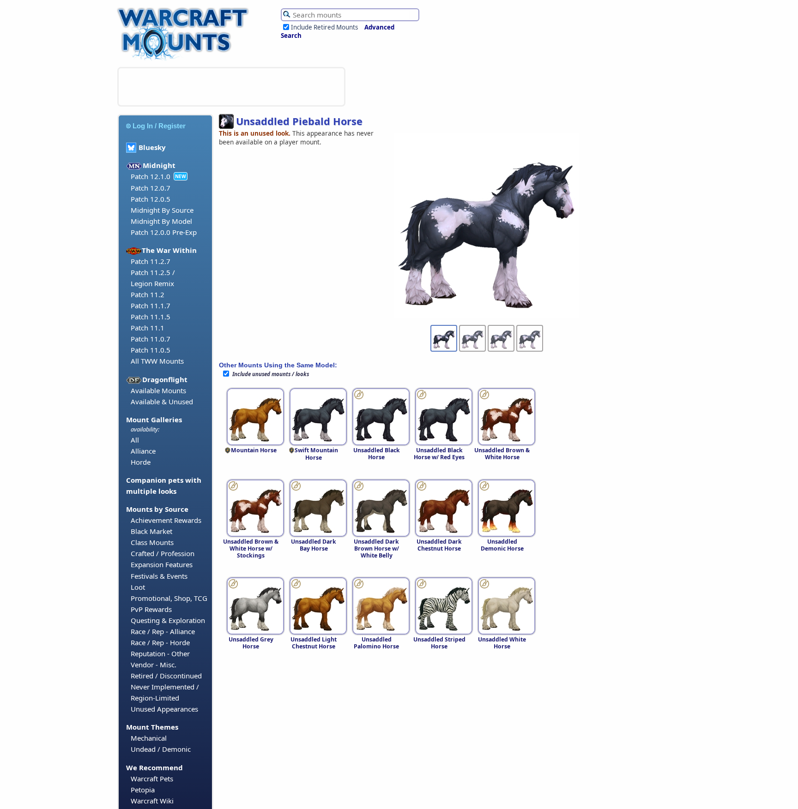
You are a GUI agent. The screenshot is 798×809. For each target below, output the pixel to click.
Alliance (143, 450)
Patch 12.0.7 (150, 187)
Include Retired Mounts (324, 27)
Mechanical (149, 738)
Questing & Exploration (168, 620)
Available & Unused (162, 401)
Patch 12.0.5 (150, 199)
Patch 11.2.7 (150, 261)
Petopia (143, 789)
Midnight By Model (161, 221)
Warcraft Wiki (152, 800)
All (135, 439)
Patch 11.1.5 (150, 316)
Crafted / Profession (162, 553)
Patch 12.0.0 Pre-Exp (164, 232)
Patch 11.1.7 (150, 305)
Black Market (151, 531)
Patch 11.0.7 (150, 338)
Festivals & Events (159, 576)
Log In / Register (159, 125)
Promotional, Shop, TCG (169, 598)
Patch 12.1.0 (150, 176)
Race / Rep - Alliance (163, 631)
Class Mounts (152, 542)
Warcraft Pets (152, 778)
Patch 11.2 (147, 294)
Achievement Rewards (166, 520)
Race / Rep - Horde (160, 642)
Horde (141, 462)
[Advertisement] (231, 87)
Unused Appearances (164, 708)
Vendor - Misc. (153, 664)
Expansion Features (162, 564)
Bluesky (152, 147)
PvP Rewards (151, 609)
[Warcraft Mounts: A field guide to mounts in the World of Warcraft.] (185, 59)
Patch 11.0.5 (150, 349)
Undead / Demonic (161, 749)
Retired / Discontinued (166, 675)
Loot (138, 587)
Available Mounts (158, 390)
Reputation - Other (160, 653)
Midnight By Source (162, 210)
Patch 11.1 (147, 327)
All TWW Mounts (157, 361)
